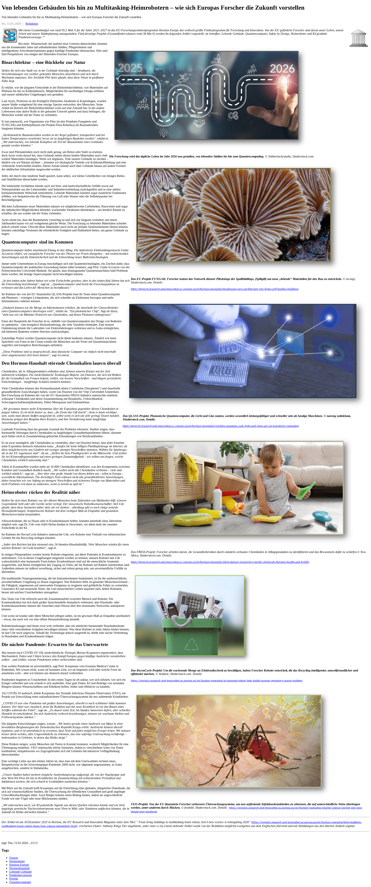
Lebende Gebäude (20, 871)
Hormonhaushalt (19, 868)
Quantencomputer (20, 882)
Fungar (13, 857)
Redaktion (32, 23)
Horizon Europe (19, 864)
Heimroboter (17, 861)
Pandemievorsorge (20, 875)
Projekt (13, 878)
